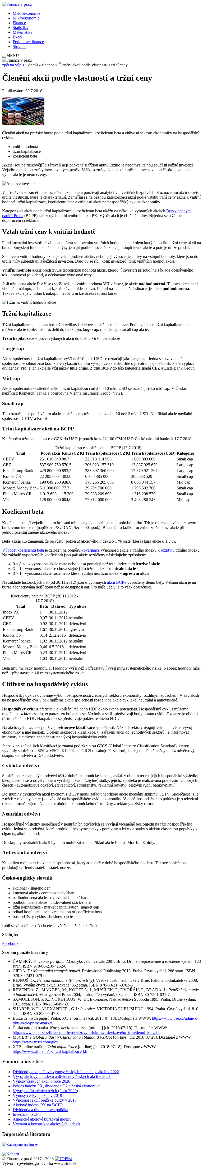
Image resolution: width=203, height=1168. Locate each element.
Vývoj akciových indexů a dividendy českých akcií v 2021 (62, 1076)
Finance (19, 23)
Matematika (22, 32)
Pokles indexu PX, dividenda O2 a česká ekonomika (56, 1086)
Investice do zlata (27, 1114)
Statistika (20, 27)
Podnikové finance (28, 42)
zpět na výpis (13, 65)
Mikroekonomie (26, 18)
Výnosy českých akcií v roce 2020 (41, 1081)
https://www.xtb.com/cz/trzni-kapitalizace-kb (50, 1051)
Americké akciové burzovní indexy (42, 1119)
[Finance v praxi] (17, 4)
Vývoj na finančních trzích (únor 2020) (45, 1090)
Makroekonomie (26, 13)
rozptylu (167, 550)
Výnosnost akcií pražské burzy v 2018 (45, 1100)
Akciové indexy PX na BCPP (38, 1105)
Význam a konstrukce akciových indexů (46, 1124)
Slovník (19, 46)
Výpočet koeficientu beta (23, 550)
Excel (17, 37)
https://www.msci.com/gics (35, 1042)
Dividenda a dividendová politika (40, 1109)
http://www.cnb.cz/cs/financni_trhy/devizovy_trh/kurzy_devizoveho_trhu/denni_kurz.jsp (86, 1032)
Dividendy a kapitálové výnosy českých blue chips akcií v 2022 (66, 1071)
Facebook (10, 943)
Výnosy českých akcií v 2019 (37, 1095)
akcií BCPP (116, 582)
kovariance (90, 550)
